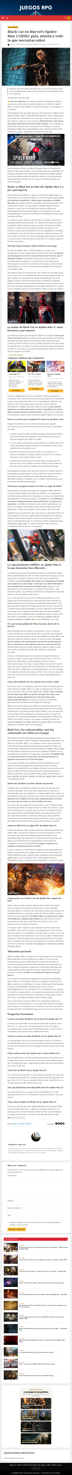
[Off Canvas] (3, 18)
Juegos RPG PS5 (13, 27)
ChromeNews (46, 1473)
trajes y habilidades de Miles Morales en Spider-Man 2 (30, 722)
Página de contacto (15, 1465)
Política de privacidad (30, 1465)
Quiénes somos (57, 1465)
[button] (7, 18)
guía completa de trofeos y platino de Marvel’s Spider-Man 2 (32, 776)
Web (9, 1215)
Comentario (12, 1176)
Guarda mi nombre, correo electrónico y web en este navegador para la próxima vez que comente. (35, 1223)
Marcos (12, 44)
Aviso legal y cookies (44, 1465)
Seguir (68, 18)
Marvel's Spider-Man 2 (18, 1118)
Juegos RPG (36, 7)
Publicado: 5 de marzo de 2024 (27, 44)
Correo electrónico (15, 1208)
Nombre (11, 1201)
